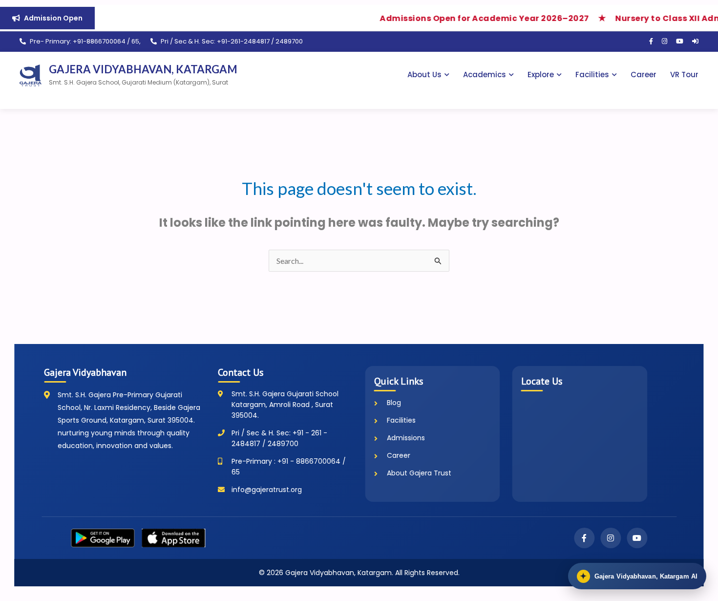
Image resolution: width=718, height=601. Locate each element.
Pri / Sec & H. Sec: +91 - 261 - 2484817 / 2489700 (279, 438)
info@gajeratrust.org (267, 489)
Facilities (592, 74)
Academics (484, 74)
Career (643, 74)
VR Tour (684, 74)
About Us (424, 74)
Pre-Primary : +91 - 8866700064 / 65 (289, 466)
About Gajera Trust (419, 473)
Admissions (406, 438)
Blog (394, 403)
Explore (541, 74)
